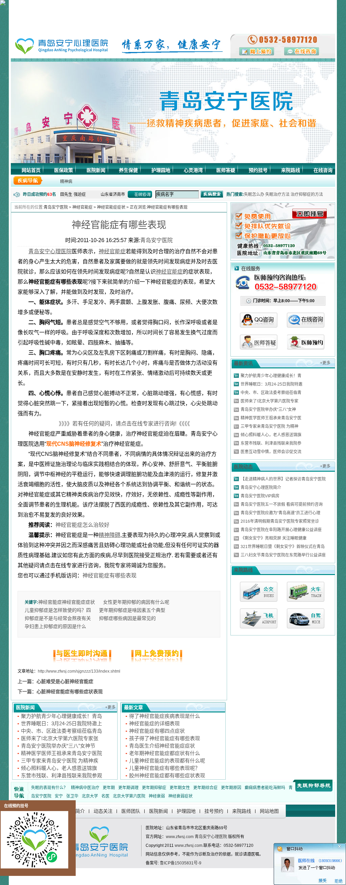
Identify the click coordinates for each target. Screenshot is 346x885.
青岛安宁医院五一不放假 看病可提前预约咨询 (282, 504)
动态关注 (103, 811)
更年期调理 (128, 787)
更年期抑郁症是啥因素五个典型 (132, 610)
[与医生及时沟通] (83, 663)
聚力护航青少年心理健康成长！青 (271, 375)
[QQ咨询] (258, 326)
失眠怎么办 (254, 194)
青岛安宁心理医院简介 (261, 487)
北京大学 (90, 796)
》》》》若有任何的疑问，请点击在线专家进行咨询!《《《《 (119, 423)
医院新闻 (95, 170)
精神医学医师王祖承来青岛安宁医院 (61, 753)
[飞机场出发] (258, 618)
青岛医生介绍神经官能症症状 (162, 746)
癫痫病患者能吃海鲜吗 (265, 787)
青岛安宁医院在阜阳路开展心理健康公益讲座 (281, 529)
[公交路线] (258, 592)
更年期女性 (180, 787)
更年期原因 (231, 787)
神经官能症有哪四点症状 (157, 731)
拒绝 (337, 881)
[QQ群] (305, 347)
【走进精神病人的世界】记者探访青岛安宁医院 (283, 479)
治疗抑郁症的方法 (307, 194)
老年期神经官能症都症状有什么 (164, 753)
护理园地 (160, 170)
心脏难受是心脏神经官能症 (64, 681)
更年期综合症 (205, 787)
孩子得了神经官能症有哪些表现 (164, 738)
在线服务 (250, 268)
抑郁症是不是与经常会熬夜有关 (58, 618)
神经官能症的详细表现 (154, 723)
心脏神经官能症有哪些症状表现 (69, 691)
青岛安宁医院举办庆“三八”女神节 (58, 746)
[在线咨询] (305, 326)
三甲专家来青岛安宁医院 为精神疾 (59, 760)
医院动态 (243, 466)
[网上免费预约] (154, 663)
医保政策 (63, 170)
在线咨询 (323, 170)
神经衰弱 (157, 796)
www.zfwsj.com (180, 836)
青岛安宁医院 (56, 207)
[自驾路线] (305, 618)
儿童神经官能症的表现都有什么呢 (167, 760)
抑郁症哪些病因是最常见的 (127, 618)
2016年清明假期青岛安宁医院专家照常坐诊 (280, 521)
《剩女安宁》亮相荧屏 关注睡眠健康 (273, 538)
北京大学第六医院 (129, 796)
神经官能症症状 (111, 207)
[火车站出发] (305, 592)
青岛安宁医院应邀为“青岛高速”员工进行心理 (280, 513)
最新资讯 (243, 363)
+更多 (110, 707)
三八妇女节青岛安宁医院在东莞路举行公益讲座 (283, 555)
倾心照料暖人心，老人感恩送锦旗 (59, 768)
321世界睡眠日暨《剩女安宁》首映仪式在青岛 (283, 546)
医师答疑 (225, 170)
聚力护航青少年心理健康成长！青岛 (61, 716)
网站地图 (269, 811)
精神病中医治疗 (85, 787)
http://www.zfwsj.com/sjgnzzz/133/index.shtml (79, 671)
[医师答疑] (258, 347)
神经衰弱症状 (180, 796)
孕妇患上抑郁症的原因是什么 (55, 626)
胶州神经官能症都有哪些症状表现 (167, 775)
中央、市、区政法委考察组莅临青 (271, 392)
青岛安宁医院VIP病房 (260, 496)
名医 (105, 796)
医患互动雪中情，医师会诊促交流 (271, 451)
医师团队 (130, 811)
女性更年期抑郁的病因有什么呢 (136, 602)
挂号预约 (213, 811)
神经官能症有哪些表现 (119, 225)
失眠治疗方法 (277, 194)
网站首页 (31, 170)
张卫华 (72, 796)
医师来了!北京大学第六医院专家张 (59, 738)
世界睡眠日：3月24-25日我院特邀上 (61, 723)
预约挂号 (258, 170)
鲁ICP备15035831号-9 (180, 863)
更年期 (109, 787)
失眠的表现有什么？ (49, 787)
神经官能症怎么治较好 (82, 525)
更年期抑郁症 (154, 787)
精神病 (66, 181)
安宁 (59, 796)
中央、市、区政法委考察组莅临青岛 (61, 731)
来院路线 (290, 170)
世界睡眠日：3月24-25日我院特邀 (271, 384)
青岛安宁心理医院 (211, 836)
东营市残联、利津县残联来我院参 (271, 443)
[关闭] (342, 845)
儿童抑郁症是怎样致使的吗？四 (58, 610)
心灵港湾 (193, 170)
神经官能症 (82, 207)
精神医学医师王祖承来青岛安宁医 (271, 418)
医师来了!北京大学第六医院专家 (269, 401)
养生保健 (128, 170)
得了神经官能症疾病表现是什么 (164, 716)
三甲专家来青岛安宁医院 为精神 (269, 426)
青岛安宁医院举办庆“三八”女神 (268, 409)
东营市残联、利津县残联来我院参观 (61, 775)
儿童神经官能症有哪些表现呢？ (164, 768)
